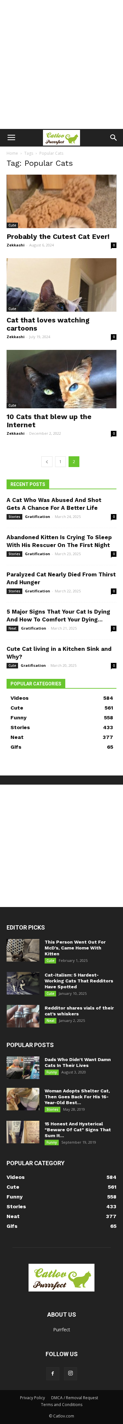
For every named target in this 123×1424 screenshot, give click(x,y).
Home (12, 153)
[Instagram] (70, 1373)
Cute (12, 225)
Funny (52, 1072)
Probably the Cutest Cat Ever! (58, 236)
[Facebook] (52, 1373)
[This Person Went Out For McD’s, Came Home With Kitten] (23, 950)
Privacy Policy (32, 1398)
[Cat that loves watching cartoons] (61, 285)
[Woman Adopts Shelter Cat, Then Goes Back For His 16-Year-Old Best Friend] (23, 1099)
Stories (14, 516)
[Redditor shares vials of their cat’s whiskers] (23, 1016)
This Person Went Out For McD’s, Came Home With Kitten (75, 947)
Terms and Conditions (61, 1404)
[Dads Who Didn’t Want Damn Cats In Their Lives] (23, 1067)
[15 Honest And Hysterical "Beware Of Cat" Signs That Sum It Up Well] (23, 1132)
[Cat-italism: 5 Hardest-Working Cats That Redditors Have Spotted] (23, 983)
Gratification (37, 516)
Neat (12, 628)
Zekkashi (16, 245)
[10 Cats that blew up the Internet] (61, 379)
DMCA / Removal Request (74, 1398)
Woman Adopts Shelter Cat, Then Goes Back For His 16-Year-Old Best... (77, 1096)
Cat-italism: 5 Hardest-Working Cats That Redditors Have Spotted (79, 980)
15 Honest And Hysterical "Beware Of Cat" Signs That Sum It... (78, 1129)
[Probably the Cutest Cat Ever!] (61, 201)
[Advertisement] (61, 64)
